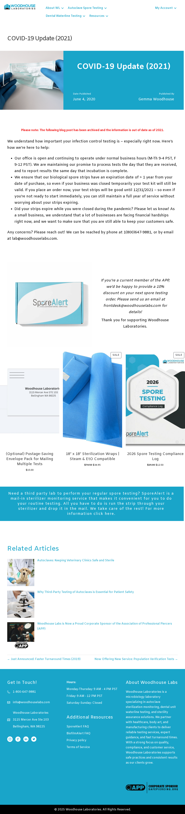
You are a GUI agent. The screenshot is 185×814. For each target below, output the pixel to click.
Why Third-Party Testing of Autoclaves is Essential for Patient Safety (85, 592)
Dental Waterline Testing (63, 16)
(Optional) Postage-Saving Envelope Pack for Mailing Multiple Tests (29, 459)
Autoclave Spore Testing (85, 8)
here (109, 513)
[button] (62, 8)
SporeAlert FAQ (77, 726)
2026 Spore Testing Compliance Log (155, 457)
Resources (96, 16)
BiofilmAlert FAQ (78, 733)
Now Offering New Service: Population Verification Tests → (136, 659)
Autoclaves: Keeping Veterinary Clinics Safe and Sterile (75, 560)
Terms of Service (78, 747)
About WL (53, 8)
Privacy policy (76, 740)
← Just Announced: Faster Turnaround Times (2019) (44, 659)
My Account (164, 8)
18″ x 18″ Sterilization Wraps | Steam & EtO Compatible (92, 457)
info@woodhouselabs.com (31, 702)
